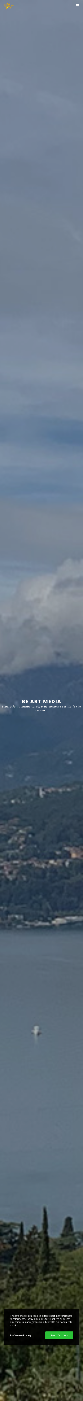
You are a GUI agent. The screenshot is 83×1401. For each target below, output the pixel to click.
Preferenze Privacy (20, 1335)
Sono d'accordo (59, 1335)
